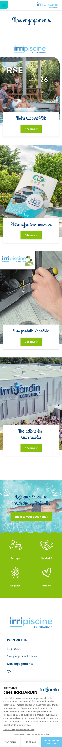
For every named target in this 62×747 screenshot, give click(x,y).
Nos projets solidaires (22, 656)
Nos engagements (20, 664)
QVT (10, 671)
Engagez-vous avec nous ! (31, 517)
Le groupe (14, 649)
